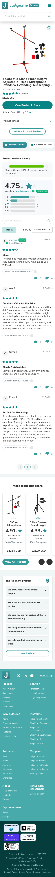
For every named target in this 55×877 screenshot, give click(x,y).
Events (5, 760)
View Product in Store (27, 105)
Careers (5, 799)
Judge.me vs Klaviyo (39, 769)
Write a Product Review (27, 131)
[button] (41, 562)
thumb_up (36, 278)
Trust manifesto (9, 736)
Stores (5, 812)
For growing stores (38, 697)
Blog (4, 756)
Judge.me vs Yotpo (38, 760)
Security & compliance (12, 727)
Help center (7, 769)
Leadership (7, 795)
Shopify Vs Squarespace (40, 735)
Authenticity (28, 869)
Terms (9, 869)
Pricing (5, 719)
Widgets (6, 701)
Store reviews (8, 693)
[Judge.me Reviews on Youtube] (32, 676)
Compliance (41, 869)
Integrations (7, 706)
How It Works (27, 653)
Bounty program (37, 794)
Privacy (17, 869)
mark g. (13, 240)
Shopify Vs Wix (36, 743)
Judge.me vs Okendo (39, 765)
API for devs (7, 773)
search (49, 16)
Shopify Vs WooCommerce (37, 729)
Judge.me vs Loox (37, 756)
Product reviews (9, 689)
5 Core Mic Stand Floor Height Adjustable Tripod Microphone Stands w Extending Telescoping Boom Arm (26, 82)
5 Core (28, 112)
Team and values (9, 790)
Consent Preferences (42, 872)
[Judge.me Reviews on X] (18, 676)
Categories (7, 816)
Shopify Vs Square (38, 739)
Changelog (7, 778)
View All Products (15, 562)
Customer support (10, 723)
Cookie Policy (25, 872)
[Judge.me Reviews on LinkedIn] (25, 676)
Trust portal (7, 732)
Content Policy (10, 872)
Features (6, 697)
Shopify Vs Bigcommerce (41, 723)
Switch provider (36, 773)
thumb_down (47, 278)
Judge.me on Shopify (39, 719)
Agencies (6, 765)
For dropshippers (37, 689)
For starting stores (37, 693)
